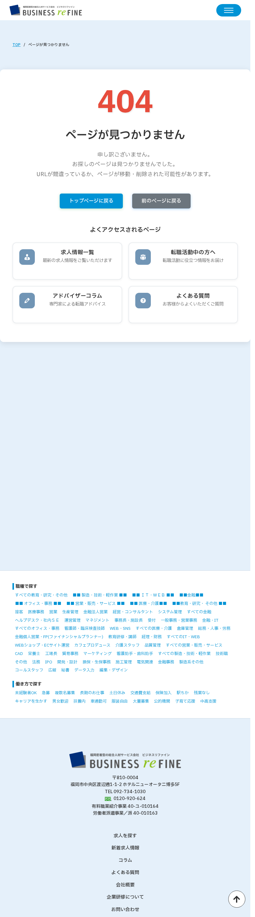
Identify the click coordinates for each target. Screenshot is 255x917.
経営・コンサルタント (133, 612)
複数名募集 (65, 693)
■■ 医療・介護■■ (148, 604)
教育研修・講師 (122, 637)
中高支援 (208, 701)
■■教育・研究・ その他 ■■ (199, 604)
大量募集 (141, 701)
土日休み (117, 693)
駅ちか (183, 693)
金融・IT (210, 620)
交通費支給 (140, 693)
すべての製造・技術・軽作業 (184, 654)
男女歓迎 (60, 701)
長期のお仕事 (92, 693)
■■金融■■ (191, 595)
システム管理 (170, 612)
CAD (19, 654)
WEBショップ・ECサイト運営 (42, 645)
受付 (152, 620)
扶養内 (79, 701)
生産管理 (70, 612)
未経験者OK (26, 693)
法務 (36, 662)
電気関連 (145, 662)
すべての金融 (199, 612)
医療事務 (36, 612)
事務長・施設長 (128, 620)
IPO (48, 662)
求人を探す (125, 836)
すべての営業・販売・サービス (194, 645)
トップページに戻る (91, 201)
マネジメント (97, 620)
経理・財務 (151, 637)
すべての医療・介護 (154, 628)
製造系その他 (191, 662)
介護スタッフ (127, 645)
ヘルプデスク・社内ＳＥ (37, 620)
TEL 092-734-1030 (125, 791)
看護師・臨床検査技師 (84, 628)
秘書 (65, 670)
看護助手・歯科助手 (135, 654)
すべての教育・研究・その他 (41, 595)
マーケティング (97, 654)
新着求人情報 (125, 848)
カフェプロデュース (92, 645)
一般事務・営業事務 (179, 620)
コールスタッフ (29, 670)
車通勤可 (98, 701)
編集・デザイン (114, 670)
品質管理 (153, 645)
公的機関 (162, 701)
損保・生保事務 (96, 662)
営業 (53, 612)
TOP (16, 45)
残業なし (202, 693)
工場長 (51, 654)
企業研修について (125, 897)
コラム (125, 860)
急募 (46, 693)
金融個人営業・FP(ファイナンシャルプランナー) (59, 637)
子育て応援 (185, 701)
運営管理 (72, 620)
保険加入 (163, 693)
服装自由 (120, 701)
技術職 (222, 654)
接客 (19, 612)
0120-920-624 (130, 798)
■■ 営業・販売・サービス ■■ (95, 604)
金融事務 (166, 662)
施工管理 (124, 662)
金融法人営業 (95, 612)
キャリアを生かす (31, 701)
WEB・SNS (120, 628)
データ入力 (84, 670)
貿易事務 (70, 654)
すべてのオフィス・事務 (37, 628)
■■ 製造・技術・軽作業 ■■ (99, 595)
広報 (52, 670)
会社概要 (125, 885)
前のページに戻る (161, 201)
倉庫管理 (185, 628)
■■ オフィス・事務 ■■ (38, 604)
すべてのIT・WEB (183, 637)
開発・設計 (67, 662)
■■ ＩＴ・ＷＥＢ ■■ (153, 595)
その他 (21, 662)
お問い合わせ (125, 909)
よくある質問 (125, 872)
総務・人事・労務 (214, 628)
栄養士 (34, 654)
